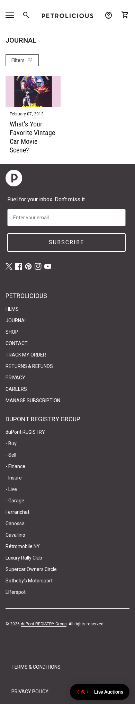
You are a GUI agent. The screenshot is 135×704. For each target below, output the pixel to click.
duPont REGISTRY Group (43, 624)
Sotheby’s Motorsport (29, 580)
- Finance (15, 466)
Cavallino (15, 535)
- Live (11, 489)
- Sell (11, 455)
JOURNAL (16, 320)
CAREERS (16, 389)
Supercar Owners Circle (31, 569)
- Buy (11, 443)
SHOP (12, 332)
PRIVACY (15, 377)
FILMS (12, 309)
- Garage (15, 500)
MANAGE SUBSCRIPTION (33, 400)
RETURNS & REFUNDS (29, 366)
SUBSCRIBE (66, 242)
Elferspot (16, 592)
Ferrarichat (17, 512)
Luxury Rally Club (24, 558)
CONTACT (17, 343)
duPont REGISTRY (25, 432)
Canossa (15, 523)
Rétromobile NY (23, 546)
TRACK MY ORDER (26, 355)
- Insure (14, 478)
